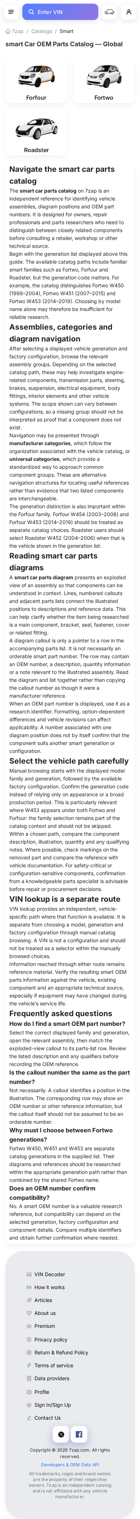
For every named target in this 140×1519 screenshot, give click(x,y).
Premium (44, 1326)
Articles (43, 1300)
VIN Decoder (49, 1274)
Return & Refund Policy (61, 1352)
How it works (49, 1287)
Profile (41, 1392)
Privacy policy (50, 1339)
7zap (17, 31)
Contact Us (47, 1418)
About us (45, 1313)
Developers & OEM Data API (70, 1464)
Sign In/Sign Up (52, 1405)
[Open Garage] (109, 12)
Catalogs (41, 31)
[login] (129, 12)
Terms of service (53, 1365)
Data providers (51, 1378)
